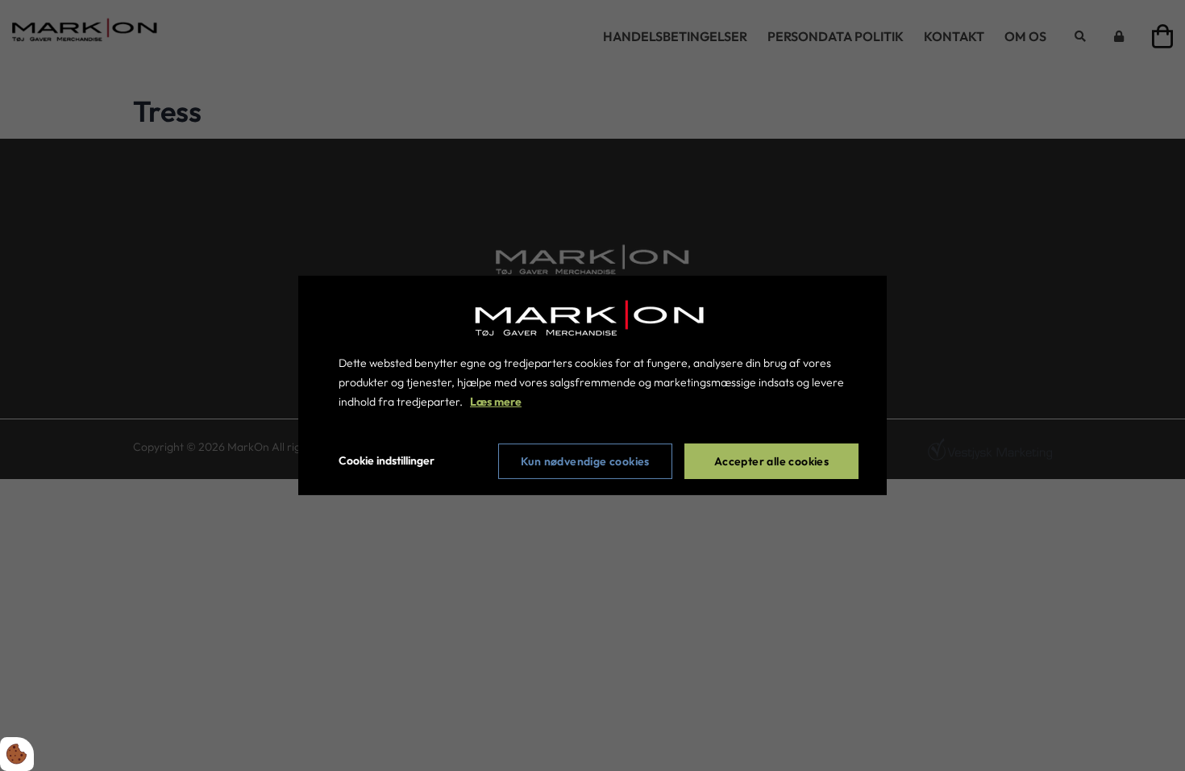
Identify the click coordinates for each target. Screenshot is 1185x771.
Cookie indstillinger (386, 460)
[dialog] (592, 385)
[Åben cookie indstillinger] (17, 754)
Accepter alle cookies (771, 461)
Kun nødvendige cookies (585, 461)
